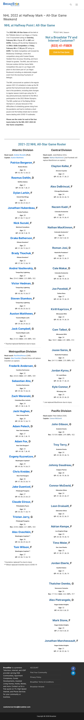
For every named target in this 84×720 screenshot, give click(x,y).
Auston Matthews (17, 158)
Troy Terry (60, 444)
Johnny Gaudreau (60, 465)
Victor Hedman (21, 283)
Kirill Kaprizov (60, 309)
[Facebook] (73, 668)
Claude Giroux (21, 501)
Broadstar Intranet (37, 687)
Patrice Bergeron (21, 162)
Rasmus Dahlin (21, 177)
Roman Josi (59, 247)
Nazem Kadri (60, 207)
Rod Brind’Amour (20, 356)
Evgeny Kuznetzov (21, 456)
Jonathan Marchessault (60, 640)
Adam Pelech (21, 426)
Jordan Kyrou (60, 370)
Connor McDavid (56, 418)
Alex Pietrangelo (59, 599)
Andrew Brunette (20, 155)
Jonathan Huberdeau (21, 207)
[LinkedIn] (73, 673)
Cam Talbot (59, 329)
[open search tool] (71, 5)
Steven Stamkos (21, 298)
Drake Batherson (21, 238)
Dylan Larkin (21, 192)
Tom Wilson (21, 547)
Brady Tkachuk (21, 253)
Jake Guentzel (21, 486)
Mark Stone (60, 620)
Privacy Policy (35, 677)
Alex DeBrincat (60, 186)
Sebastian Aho (21, 381)
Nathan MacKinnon (57, 158)
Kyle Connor (60, 386)
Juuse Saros (60, 350)
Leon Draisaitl (60, 506)
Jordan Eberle (60, 563)
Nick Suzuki (21, 223)
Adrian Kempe (60, 526)
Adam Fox (21, 441)
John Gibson (60, 424)
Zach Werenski (21, 396)
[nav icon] (76, 4)
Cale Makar (60, 268)
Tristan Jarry (21, 516)
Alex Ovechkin (16, 358)
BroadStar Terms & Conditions (42, 682)
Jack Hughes (21, 411)
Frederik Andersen (21, 365)
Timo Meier (60, 542)
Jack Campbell (20, 328)
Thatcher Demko (59, 583)
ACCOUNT (34, 668)
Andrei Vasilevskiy (21, 268)
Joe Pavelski (60, 288)
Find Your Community (38, 672)
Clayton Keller (60, 166)
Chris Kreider (21, 471)
